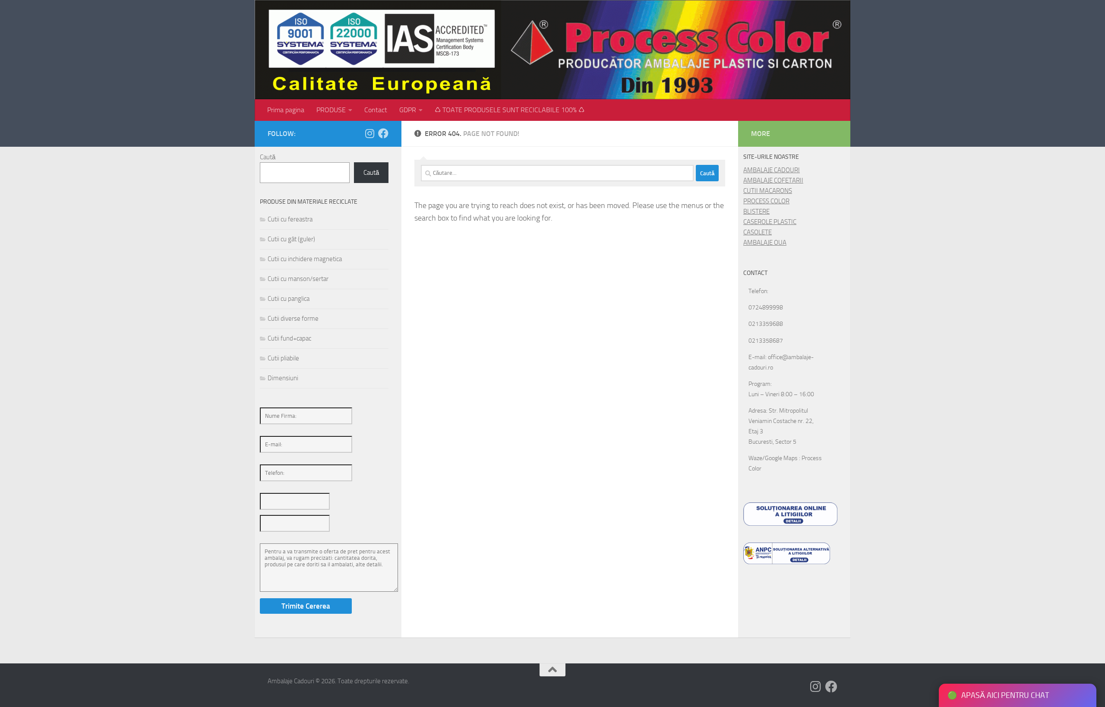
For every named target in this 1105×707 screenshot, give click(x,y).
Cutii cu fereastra (290, 219)
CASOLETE (757, 232)
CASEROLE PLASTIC (769, 222)
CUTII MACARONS (767, 191)
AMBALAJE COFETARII (773, 180)
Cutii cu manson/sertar (298, 279)
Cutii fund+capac (289, 338)
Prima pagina (285, 110)
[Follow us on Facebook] (383, 133)
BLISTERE (756, 211)
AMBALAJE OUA (764, 242)
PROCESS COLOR (766, 201)
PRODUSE (331, 110)
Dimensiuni (283, 378)
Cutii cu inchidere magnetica (305, 259)
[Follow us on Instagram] (369, 133)
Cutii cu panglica (288, 299)
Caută (267, 157)
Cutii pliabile (283, 358)
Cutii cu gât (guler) (291, 239)
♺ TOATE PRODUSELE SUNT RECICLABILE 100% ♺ (509, 110)
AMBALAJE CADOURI (771, 170)
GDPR (407, 110)
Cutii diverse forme (293, 318)
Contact (375, 110)
